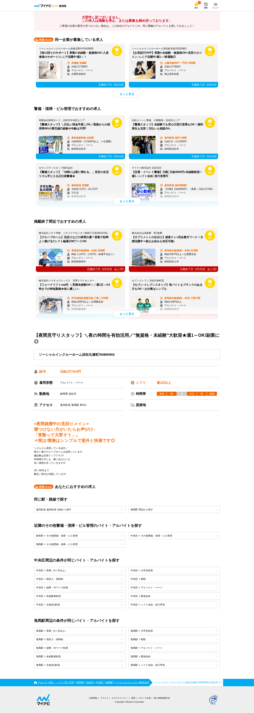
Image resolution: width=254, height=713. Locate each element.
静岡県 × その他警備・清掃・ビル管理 (57, 535)
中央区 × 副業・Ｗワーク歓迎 (52, 587)
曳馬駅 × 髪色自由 (140, 656)
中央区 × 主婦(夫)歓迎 (48, 604)
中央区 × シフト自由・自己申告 (148, 604)
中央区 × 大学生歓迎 (142, 570)
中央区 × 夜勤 (138, 579)
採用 (133, 698)
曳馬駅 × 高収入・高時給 (49, 639)
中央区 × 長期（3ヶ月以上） (51, 570)
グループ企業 (144, 698)
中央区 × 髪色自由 (140, 596)
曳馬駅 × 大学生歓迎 (142, 630)
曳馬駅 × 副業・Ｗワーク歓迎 (52, 648)
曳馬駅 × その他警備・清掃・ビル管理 (57, 544)
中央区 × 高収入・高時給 (49, 579)
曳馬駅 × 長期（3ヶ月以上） (51, 630)
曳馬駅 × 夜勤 (138, 639)
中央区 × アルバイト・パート (147, 587)
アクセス (104, 698)
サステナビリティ (120, 698)
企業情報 (93, 698)
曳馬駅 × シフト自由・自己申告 (148, 665)
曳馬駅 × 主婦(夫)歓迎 (48, 665)
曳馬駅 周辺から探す (142, 509)
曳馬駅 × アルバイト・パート (147, 648)
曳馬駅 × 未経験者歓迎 (48, 656)
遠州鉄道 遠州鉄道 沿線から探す (53, 509)
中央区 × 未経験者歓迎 (48, 596)
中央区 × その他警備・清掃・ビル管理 (151, 535)
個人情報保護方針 (162, 698)
